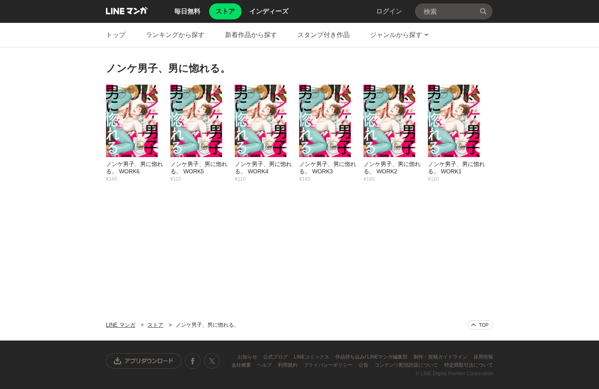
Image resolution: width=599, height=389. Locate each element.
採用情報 (483, 357)
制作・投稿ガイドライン (441, 357)
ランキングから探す (175, 34)
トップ (116, 34)
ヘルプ (265, 365)
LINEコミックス (312, 357)
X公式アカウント (212, 361)
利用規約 (288, 365)
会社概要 (241, 365)
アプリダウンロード (144, 361)
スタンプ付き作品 (323, 34)
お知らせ (248, 357)
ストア (155, 325)
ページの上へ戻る (480, 325)
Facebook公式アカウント (193, 361)
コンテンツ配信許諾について (406, 365)
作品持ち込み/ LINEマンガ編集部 (372, 357)
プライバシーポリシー (329, 365)
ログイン (389, 11)
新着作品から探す (251, 34)
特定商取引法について (468, 365)
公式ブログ (276, 357)
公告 (364, 365)
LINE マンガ (127, 11)
